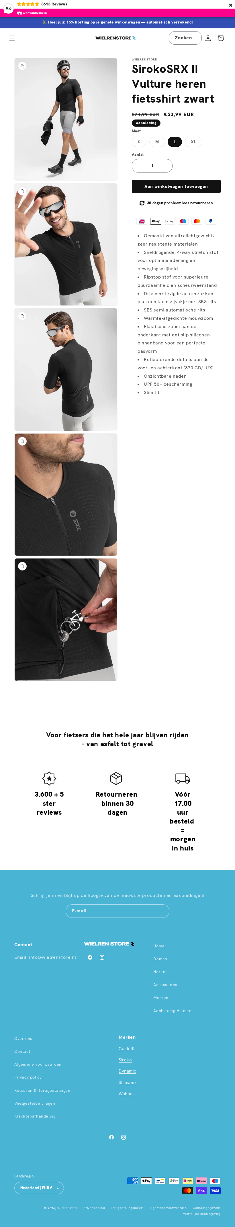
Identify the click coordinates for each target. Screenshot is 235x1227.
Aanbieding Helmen (172, 1010)
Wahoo (126, 1094)
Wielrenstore (67, 1208)
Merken (161, 997)
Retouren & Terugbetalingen (42, 1090)
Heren (159, 971)
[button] (12, 38)
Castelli (126, 1049)
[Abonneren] (162, 911)
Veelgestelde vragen (34, 1103)
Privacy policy (28, 1077)
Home (158, 945)
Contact (22, 1051)
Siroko (125, 1060)
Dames (160, 958)
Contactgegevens (207, 1208)
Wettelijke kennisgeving (202, 1214)
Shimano (127, 1082)
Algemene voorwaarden (38, 1064)
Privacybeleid (94, 1208)
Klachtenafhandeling (34, 1116)
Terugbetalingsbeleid (127, 1208)
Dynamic (127, 1071)
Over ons (23, 1038)
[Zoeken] (195, 38)
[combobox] (185, 38)
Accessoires (165, 984)
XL (196, 143)
